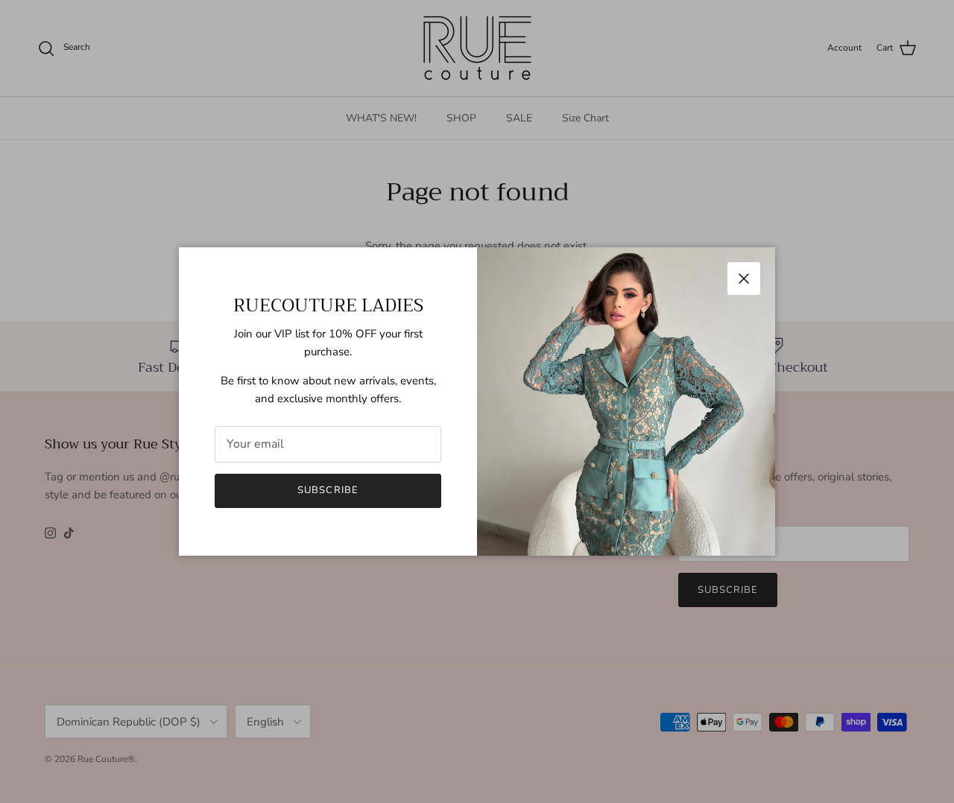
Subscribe (327, 490)
